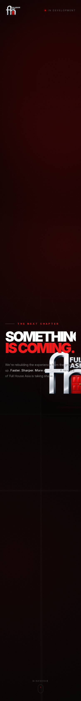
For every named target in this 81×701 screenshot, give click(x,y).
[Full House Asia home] (13, 10)
